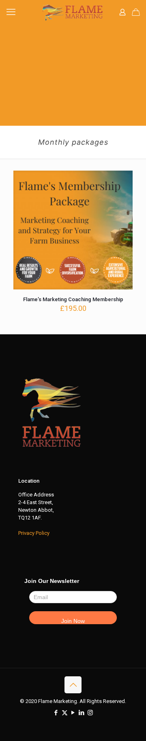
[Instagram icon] (90, 712)
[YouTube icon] (73, 712)
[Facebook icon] (56, 712)
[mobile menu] (11, 12)
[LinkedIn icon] (82, 712)
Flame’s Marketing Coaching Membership (73, 299)
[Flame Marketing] (73, 12)
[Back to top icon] (73, 684)
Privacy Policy (33, 533)
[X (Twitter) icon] (65, 712)
